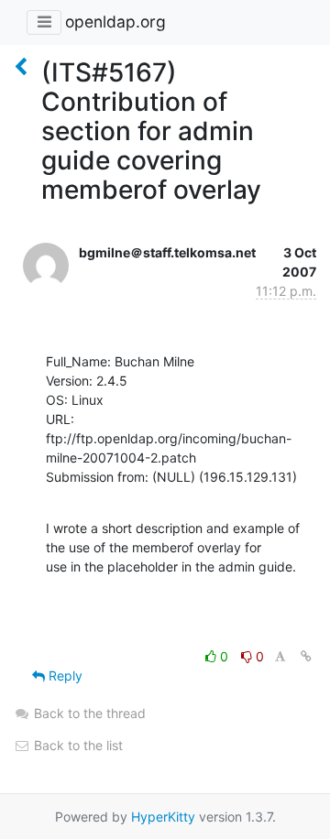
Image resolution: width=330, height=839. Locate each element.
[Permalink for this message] (306, 656)
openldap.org (115, 21)
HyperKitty (163, 816)
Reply (63, 675)
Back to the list (76, 745)
